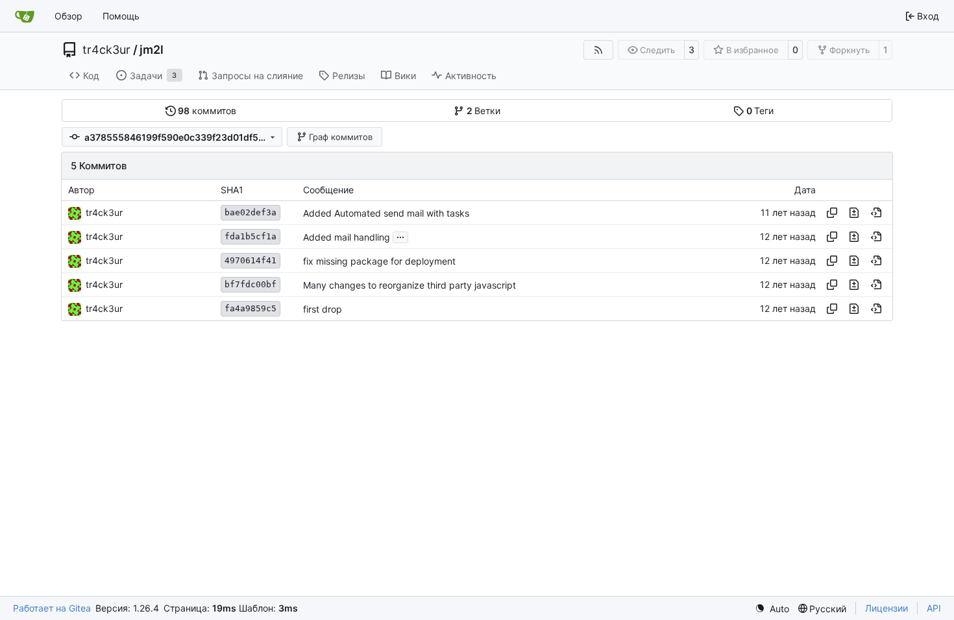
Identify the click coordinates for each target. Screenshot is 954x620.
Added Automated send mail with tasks (386, 213)
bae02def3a (250, 212)
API (934, 608)
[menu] (772, 608)
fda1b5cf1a (250, 236)
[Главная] (24, 16)
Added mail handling (346, 237)
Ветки (484, 110)
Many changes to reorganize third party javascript (409, 285)
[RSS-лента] (598, 50)
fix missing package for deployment (379, 261)
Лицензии (886, 608)
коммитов (207, 110)
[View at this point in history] (876, 212)
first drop (322, 309)
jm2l (152, 49)
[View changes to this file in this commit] (854, 212)
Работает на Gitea (52, 608)
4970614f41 (250, 260)
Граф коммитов (341, 137)
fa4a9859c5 (250, 308)
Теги (760, 110)
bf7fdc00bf (250, 284)
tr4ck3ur (106, 49)
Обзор (68, 15)
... (400, 236)
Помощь (121, 15)
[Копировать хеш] (832, 212)
